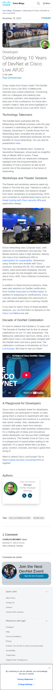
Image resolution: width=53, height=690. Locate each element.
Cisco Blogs (18, 3)
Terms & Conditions (13, 636)
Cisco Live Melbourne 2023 (19, 518)
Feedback (10, 627)
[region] (26, 677)
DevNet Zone (39, 518)
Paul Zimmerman (11, 78)
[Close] (49, 668)
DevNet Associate (17, 292)
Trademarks (10, 655)
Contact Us (10, 603)
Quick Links (11, 591)
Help (7, 632)
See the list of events (33, 576)
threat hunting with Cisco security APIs (21, 200)
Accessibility (10, 650)
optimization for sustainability (17, 261)
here (18, 143)
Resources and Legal (15, 621)
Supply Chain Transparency (16, 660)
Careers (9, 607)
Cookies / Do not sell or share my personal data (24, 646)
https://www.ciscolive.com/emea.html (21, 460)
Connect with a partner (15, 612)
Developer (17, 11)
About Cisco (10, 598)
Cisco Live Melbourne (13, 313)
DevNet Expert (36, 292)
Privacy (9, 641)
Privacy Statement (25, 679)
